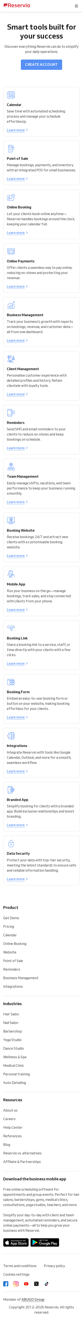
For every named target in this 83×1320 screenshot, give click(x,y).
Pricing (8, 926)
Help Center (13, 1127)
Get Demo (11, 918)
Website (9, 952)
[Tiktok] (46, 1283)
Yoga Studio (12, 1040)
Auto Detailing (14, 1083)
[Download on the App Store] (16, 1242)
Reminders (11, 969)
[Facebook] (5, 1283)
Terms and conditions (20, 1266)
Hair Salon (11, 1014)
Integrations (13, 986)
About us (10, 1110)
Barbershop (12, 1031)
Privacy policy (54, 1266)
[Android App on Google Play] (44, 1242)
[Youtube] (26, 1283)
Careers (9, 1119)
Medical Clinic (13, 1065)
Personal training (16, 1074)
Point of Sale (13, 961)
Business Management (21, 978)
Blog (6, 1144)
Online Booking (14, 943)
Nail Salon (10, 1023)
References (12, 1136)
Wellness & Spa (14, 1057)
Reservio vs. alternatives (22, 1153)
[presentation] (76, 6)
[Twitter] (36, 1283)
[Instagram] (16, 1283)
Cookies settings (16, 1274)
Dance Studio (13, 1048)
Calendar (10, 935)
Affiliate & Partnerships (22, 1162)
